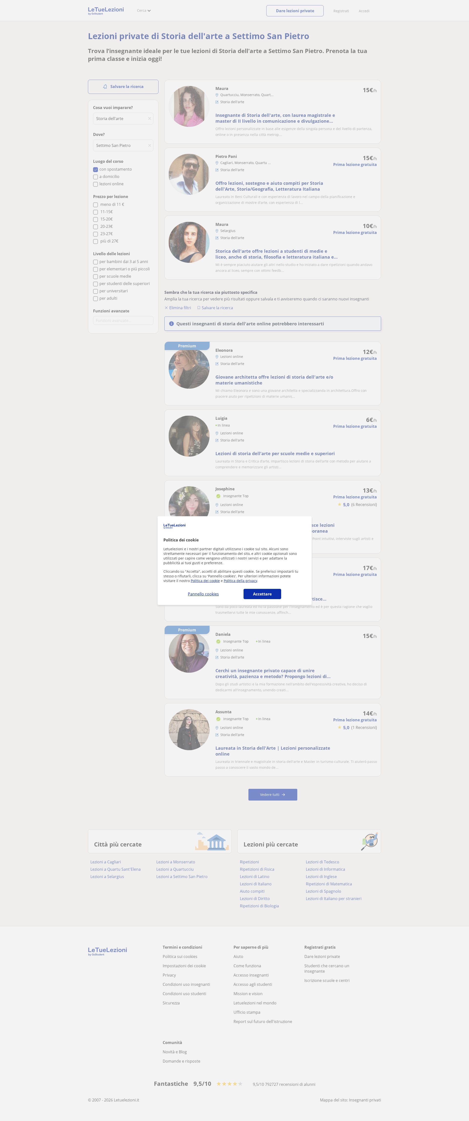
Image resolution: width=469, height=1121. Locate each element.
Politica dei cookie (205, 580)
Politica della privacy (240, 580)
